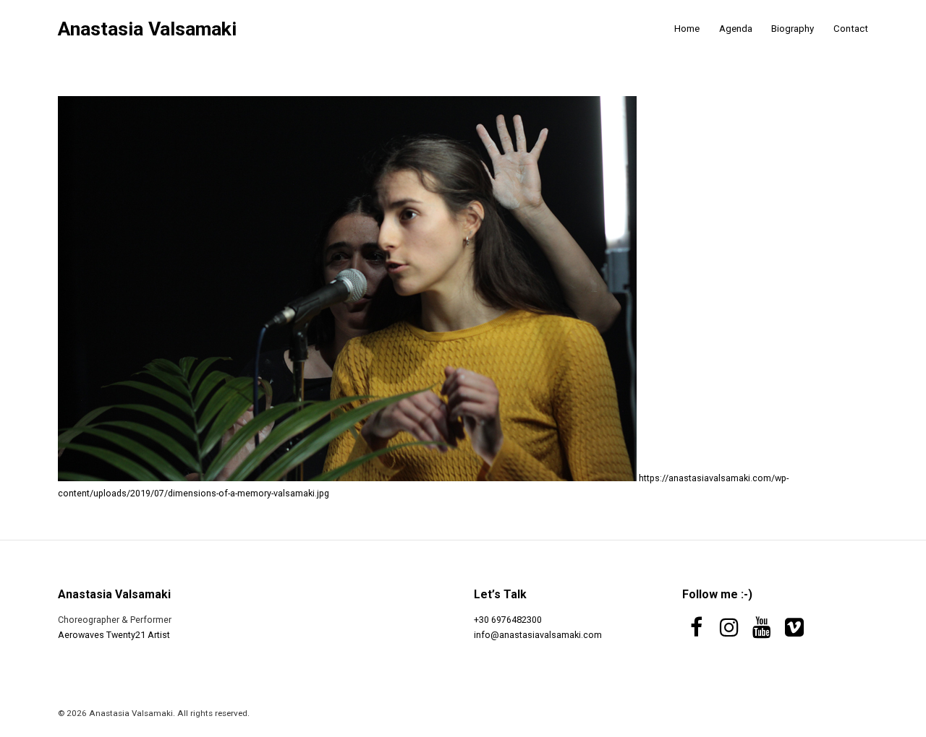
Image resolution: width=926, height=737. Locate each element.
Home (687, 28)
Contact (850, 28)
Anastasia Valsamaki (147, 29)
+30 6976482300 (508, 619)
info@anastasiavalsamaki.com (538, 634)
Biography (792, 28)
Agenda (735, 28)
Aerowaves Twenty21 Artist (114, 634)
